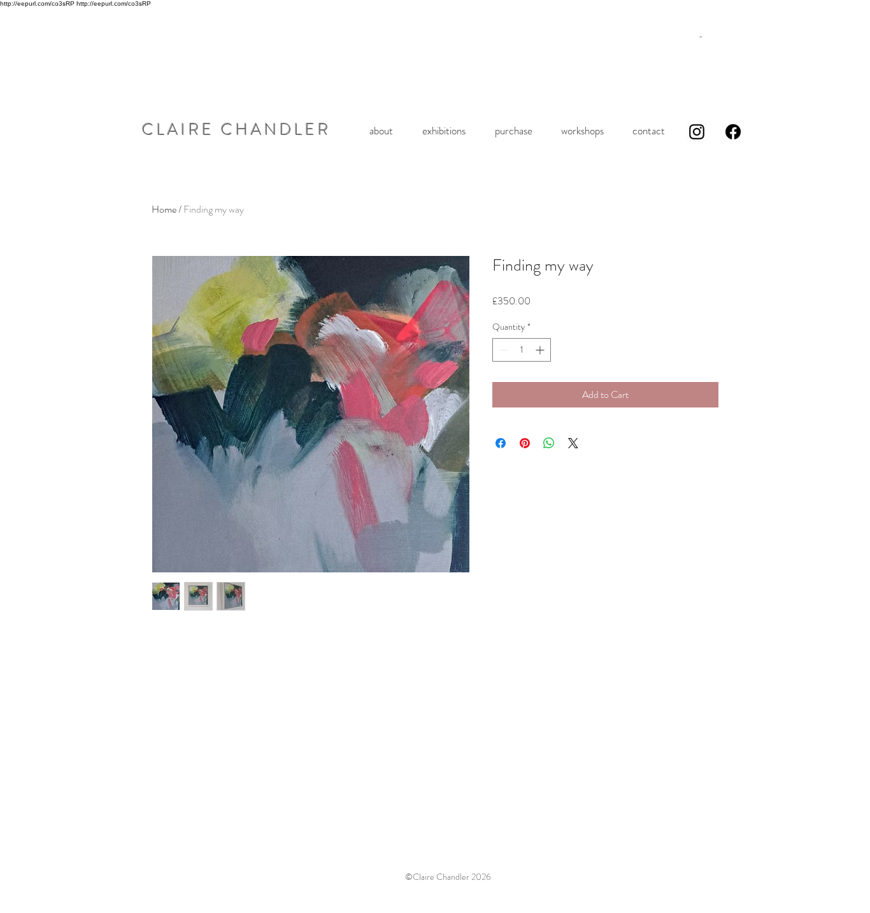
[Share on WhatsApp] (549, 443)
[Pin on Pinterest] (524, 443)
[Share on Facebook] (500, 443)
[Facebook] (733, 132)
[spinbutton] (521, 350)
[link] (700, 37)
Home (164, 209)
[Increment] (541, 350)
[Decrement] (502, 350)
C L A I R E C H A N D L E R (235, 129)
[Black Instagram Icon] (697, 132)
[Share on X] (573, 443)
